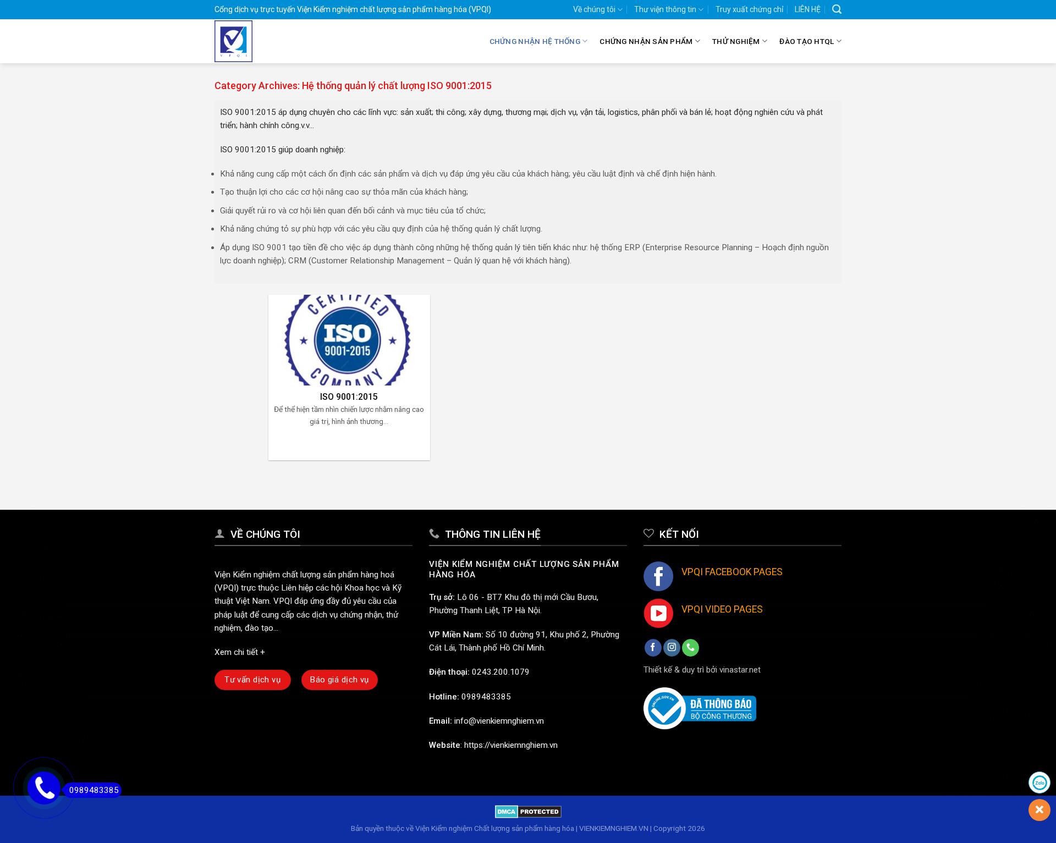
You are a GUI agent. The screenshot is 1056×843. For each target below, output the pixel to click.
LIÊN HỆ (808, 9)
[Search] (837, 9)
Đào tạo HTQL (806, 41)
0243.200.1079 (501, 672)
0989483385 (486, 697)
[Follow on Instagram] (671, 648)
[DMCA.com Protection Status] (528, 811)
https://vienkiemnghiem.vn (511, 745)
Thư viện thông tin (665, 9)
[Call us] (690, 648)
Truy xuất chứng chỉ (749, 9)
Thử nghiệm (736, 41)
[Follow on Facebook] (653, 648)
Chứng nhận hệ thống (535, 41)
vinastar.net (740, 670)
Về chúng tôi (594, 9)
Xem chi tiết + (240, 652)
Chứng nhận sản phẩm (646, 41)
